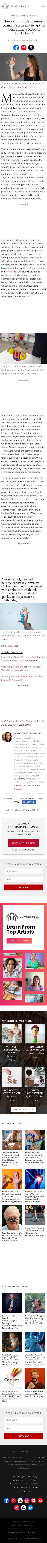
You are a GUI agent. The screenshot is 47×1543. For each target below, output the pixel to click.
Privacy (27, 1532)
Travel (35, 1487)
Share (30, 801)
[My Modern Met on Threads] (23, 1507)
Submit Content (14, 1529)
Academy (21, 1491)
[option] (12, 995)
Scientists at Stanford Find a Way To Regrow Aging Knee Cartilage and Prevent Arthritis (35, 1196)
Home (14, 15)
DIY (27, 1480)
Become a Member (23, 843)
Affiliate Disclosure (15, 1532)
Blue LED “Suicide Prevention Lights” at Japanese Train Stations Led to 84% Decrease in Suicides (35, 1359)
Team (32, 1525)
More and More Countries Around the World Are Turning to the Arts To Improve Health (34, 1157)
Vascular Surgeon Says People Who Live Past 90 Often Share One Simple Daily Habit (10, 1359)
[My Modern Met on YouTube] (40, 1500)
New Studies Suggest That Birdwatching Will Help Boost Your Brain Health (35, 1319)
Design (21, 1477)
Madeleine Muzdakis (18, 40)
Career (34, 1480)
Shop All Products (23, 1109)
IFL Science (11, 645)
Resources (14, 1484)
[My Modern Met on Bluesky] (30, 1507)
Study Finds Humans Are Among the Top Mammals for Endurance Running (35, 1232)
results (19, 118)
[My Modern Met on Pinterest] (13, 1500)
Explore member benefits (24, 849)
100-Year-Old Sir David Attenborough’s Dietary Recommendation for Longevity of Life (12, 1321)
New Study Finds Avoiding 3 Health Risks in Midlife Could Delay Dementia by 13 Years (10, 1158)
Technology (25, 1487)
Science (23, 15)
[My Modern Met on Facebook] (6, 1500)
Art (14, 1477)
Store (30, 1491)
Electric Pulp (36, 1538)
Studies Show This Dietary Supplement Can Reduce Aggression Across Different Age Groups (12, 1196)
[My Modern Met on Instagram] (27, 1500)
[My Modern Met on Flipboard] (33, 1500)
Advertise (33, 1529)
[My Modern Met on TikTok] (16, 1507)
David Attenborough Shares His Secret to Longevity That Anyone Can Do (12, 1237)
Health (32, 15)
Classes (24, 1484)
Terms (33, 1532)
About (12, 1525)
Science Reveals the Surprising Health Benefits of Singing (34, 1393)
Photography (32, 1477)
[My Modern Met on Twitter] (20, 1500)
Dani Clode (22, 87)
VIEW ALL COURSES (19, 940)
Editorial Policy (22, 1525)
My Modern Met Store (17, 1021)
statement (10, 271)
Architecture (18, 1480)
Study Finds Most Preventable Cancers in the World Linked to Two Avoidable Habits (11, 1396)
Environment (35, 1484)
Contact (25, 1529)
